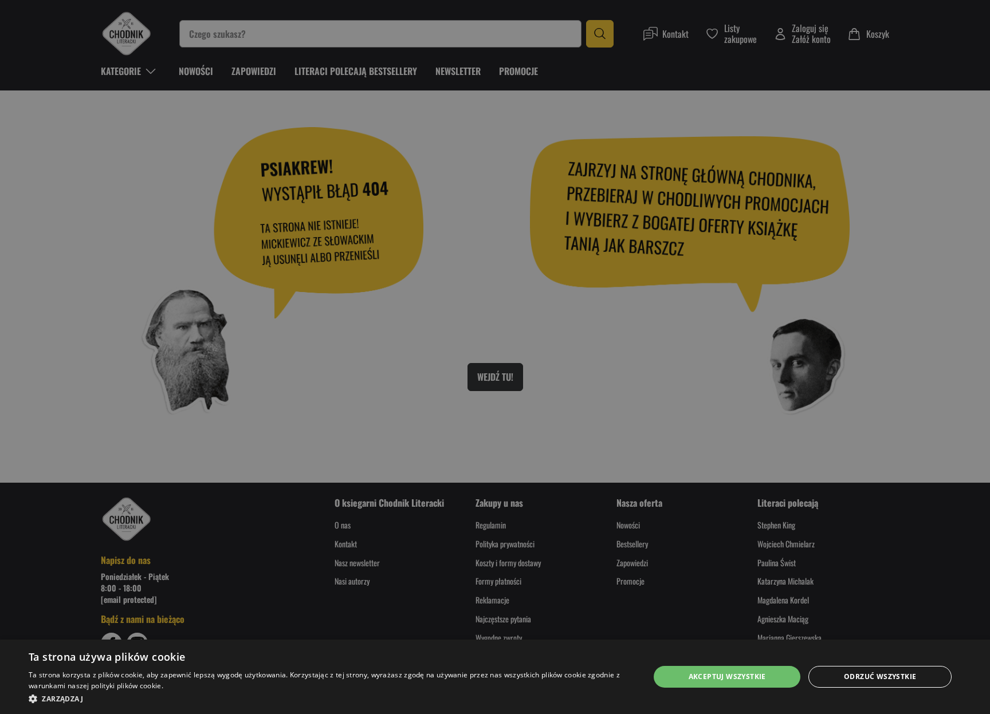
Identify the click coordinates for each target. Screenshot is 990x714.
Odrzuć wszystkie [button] (880, 676)
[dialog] (495, 677)
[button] (330, 698)
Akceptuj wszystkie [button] (727, 676)
